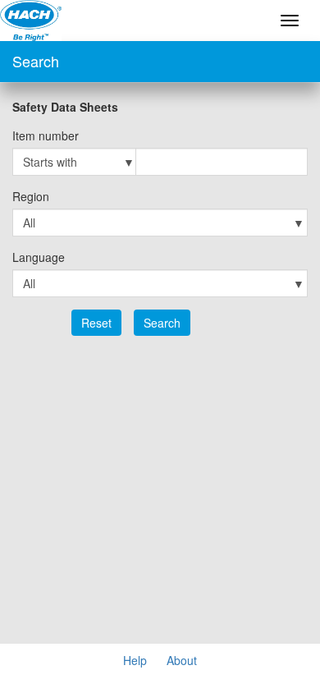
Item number (45, 135)
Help (135, 660)
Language (38, 257)
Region (30, 196)
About (182, 660)
